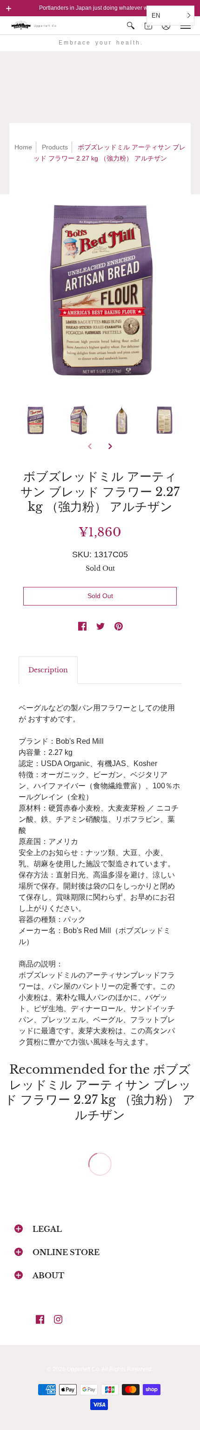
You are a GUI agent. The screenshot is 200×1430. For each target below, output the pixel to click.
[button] (9, 8)
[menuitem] (131, 25)
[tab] (48, 670)
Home (23, 147)
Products (55, 147)
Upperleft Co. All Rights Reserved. (110, 1369)
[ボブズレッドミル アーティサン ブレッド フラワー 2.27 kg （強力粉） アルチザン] (100, 288)
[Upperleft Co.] (34, 25)
